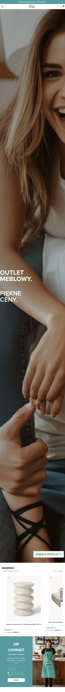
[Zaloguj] (5, 6)
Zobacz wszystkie (58, 571)
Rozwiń (9, 675)
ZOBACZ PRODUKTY (48, 554)
